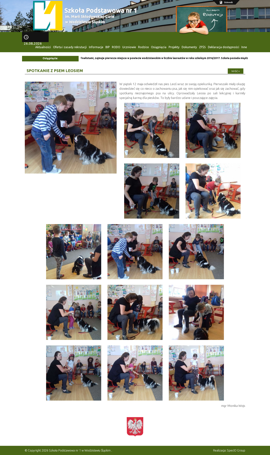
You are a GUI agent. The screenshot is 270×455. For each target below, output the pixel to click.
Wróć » (235, 71)
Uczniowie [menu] (129, 47)
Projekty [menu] (174, 47)
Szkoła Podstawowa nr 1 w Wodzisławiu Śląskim (80, 450)
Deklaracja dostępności (223, 47)
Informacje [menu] (96, 47)
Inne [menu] (244, 47)
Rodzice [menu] (143, 47)
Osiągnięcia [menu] (158, 47)
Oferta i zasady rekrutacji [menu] (70, 47)
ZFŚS (202, 47)
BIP (107, 47)
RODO (116, 47)
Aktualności (43, 47)
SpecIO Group (236, 450)
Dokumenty (189, 47)
